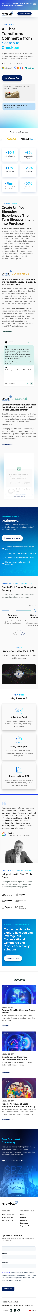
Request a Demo (26, 1226)
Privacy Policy (7, 1305)
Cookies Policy (18, 1305)
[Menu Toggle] (34, 14)
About (22, 1215)
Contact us (24, 1223)
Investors (23, 1220)
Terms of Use (28, 1305)
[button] (27, 606)
